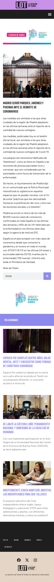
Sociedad (16, 540)
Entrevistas (8, 547)
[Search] (47, 276)
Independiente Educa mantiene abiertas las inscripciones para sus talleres (27, 492)
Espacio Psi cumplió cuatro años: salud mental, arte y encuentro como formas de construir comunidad (27, 362)
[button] (50, 14)
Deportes (39, 540)
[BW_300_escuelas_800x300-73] (27, 43)
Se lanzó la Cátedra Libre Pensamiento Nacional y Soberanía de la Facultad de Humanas (26, 428)
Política (5, 540)
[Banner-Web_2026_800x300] (27, 307)
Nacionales (27, 540)
